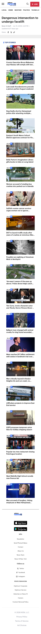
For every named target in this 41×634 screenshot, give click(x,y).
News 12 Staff (6, 26)
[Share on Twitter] (11, 32)
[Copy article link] (14, 32)
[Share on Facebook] (8, 32)
